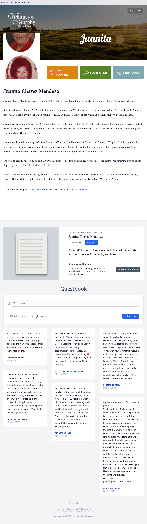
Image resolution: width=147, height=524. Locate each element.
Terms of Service (81, 511)
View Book (76, 242)
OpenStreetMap (76, 516)
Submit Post (130, 316)
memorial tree (38, 189)
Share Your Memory (128, 269)
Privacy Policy (65, 511)
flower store (81, 189)
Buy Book (91, 242)
